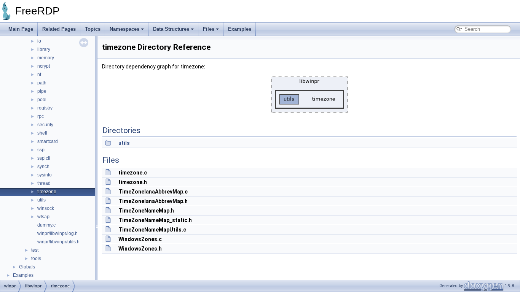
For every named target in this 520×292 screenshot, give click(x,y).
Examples (239, 29)
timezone (46, 191)
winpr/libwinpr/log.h (57, 233)
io (39, 41)
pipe (41, 91)
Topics (92, 29)
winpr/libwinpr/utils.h (58, 241)
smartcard (47, 141)
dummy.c (46, 225)
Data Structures (171, 29)
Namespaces (124, 29)
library (43, 49)
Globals (27, 267)
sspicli (43, 158)
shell (42, 133)
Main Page (20, 29)
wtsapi (44, 216)
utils (41, 200)
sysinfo (44, 175)
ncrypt (43, 66)
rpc (40, 116)
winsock (45, 208)
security (45, 124)
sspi (41, 149)
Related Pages (59, 29)
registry (45, 108)
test (34, 250)
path (41, 83)
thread (44, 183)
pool (41, 99)
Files (208, 29)
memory (45, 57)
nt (39, 74)
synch (43, 166)
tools (36, 258)
